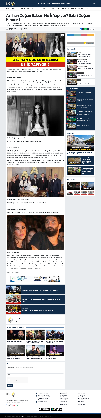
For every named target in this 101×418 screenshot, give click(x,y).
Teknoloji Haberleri (82, 402)
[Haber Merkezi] (10, 319)
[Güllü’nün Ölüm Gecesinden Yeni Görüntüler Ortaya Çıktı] (16, 350)
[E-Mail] (16, 322)
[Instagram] (12, 405)
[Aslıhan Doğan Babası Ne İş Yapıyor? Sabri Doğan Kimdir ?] (35, 50)
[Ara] (94, 3)
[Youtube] (14, 405)
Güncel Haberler (43, 8)
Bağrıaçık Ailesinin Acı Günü (84, 76)
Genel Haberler (81, 395)
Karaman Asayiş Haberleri (65, 392)
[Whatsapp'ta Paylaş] (85, 29)
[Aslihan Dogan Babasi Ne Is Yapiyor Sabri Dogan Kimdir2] (35, 182)
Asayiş (79, 52)
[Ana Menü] (94, 8)
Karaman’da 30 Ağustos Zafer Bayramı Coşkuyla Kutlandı (85, 69)
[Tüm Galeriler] (93, 179)
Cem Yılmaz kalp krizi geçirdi (14, 341)
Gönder (10, 385)
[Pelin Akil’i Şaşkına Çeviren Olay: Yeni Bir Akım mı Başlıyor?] (35, 335)
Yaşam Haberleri (81, 404)
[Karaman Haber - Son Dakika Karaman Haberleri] (11, 4)
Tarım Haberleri (63, 402)
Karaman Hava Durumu (43, 393)
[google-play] (57, 409)
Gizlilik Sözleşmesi (55, 416)
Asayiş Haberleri (62, 8)
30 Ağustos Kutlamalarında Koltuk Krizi (84, 62)
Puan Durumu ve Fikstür (43, 398)
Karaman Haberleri (21, 8)
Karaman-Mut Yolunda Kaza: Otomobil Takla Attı (84, 82)
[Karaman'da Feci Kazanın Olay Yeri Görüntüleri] (91, 193)
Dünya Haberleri (63, 393)
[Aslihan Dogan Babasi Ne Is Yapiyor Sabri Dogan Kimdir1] (35, 232)
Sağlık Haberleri (63, 401)
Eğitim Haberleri (81, 393)
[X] (10, 405)
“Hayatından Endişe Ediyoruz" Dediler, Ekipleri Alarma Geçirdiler (84, 55)
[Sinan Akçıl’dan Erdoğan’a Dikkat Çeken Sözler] (55, 335)
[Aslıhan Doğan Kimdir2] (35, 115)
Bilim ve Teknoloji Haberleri (84, 392)
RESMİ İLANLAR (10, 8)
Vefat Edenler (82, 8)
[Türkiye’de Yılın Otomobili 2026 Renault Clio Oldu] (70, 193)
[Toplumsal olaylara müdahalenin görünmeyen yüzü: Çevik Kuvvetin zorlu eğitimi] (87, 186)
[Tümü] (93, 49)
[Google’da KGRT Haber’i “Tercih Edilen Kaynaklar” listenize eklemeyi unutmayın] (35, 279)
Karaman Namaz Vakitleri (43, 395)
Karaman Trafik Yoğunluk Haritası (45, 396)
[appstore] (44, 409)
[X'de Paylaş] (83, 29)
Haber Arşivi (40, 402)
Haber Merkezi (19, 319)
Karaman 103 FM (44, 3)
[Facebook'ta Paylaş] (81, 29)
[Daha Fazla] (88, 29)
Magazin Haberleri (64, 399)
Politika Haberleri (81, 399)
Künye (88, 8)
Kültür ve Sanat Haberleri (83, 398)
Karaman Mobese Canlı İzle (62, 3)
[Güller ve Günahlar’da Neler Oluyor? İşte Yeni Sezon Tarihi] (35, 350)
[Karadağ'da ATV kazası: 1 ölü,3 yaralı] (73, 186)
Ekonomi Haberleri (64, 395)
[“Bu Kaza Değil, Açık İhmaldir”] (84, 193)
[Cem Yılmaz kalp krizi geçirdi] (16, 335)
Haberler (8, 12)
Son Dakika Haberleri (42, 401)
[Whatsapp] (17, 405)
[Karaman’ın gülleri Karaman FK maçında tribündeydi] (77, 193)
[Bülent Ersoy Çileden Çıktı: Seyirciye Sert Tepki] (55, 350)
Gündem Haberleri (32, 8)
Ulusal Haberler (72, 8)
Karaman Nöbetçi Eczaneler (44, 392)
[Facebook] (7, 405)
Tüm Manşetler (41, 399)
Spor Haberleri (53, 8)
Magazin (14, 12)
